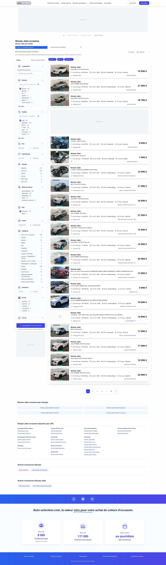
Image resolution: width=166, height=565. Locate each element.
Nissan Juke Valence (24, 433)
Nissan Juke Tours (56, 433)
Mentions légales (56, 556)
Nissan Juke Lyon (23, 431)
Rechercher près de (24, 70)
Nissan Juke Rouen (57, 454)
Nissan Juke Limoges (90, 431)
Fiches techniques (96, 3)
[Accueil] (64, 35)
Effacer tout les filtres (38, 60)
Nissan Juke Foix (89, 449)
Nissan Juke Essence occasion (116, 413)
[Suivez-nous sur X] (92, 499)
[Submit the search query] (38, 84)
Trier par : (131, 52)
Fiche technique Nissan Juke (42, 486)
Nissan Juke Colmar (57, 439)
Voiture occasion (53, 3)
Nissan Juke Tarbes (90, 454)
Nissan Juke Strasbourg (58, 442)
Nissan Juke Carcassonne (92, 447)
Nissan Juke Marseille (124, 431)
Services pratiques (79, 3)
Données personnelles (110, 556)
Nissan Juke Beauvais (58, 448)
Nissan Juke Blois (56, 431)
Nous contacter (29, 556)
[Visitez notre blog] (73, 499)
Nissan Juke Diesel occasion (50, 413)
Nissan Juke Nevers (24, 442)
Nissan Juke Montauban (92, 452)
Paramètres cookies (137, 556)
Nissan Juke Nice (122, 433)
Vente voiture (66, 3)
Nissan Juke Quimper (24, 448)
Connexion (132, 3)
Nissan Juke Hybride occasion (49, 408)
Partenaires (83, 556)
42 (111, 391)
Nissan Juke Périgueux (91, 433)
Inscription (144, 3)
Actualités (107, 3)
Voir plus (21, 106)
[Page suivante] (116, 391)
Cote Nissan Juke (24, 486)
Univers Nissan (23, 470)
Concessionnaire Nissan (39, 470)
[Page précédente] (83, 391)
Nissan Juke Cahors (90, 444)
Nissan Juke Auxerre (24, 439)
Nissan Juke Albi (89, 439)
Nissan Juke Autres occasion (116, 408)
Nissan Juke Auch (89, 442)
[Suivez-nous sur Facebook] (83, 499)
